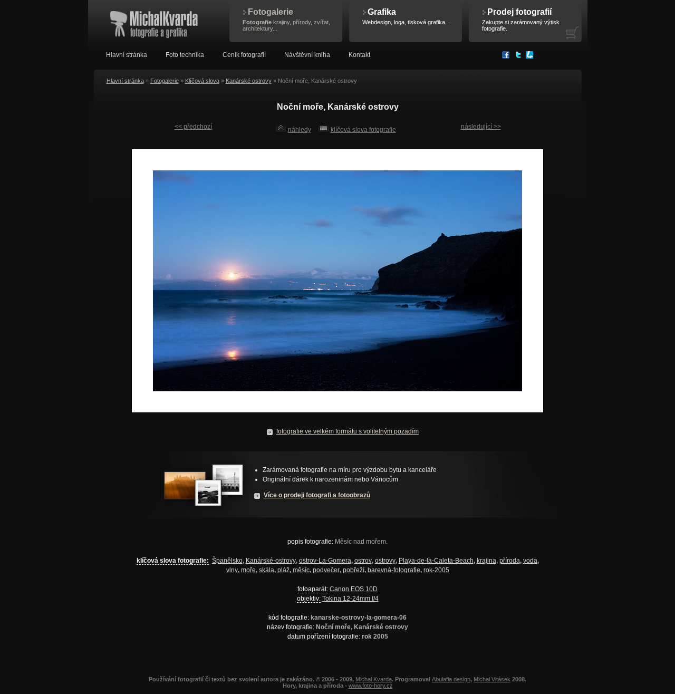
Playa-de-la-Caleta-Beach (436, 560)
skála (266, 570)
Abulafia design (451, 679)
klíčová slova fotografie (363, 129)
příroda (509, 560)
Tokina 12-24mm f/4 (350, 598)
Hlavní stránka (125, 81)
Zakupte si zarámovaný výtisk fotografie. (521, 19)
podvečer (326, 570)
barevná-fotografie (394, 570)
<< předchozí (193, 126)
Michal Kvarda (373, 679)
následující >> (481, 126)
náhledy (299, 129)
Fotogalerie (164, 81)
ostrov (363, 560)
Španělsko (227, 560)
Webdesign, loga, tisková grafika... (406, 16)
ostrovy (385, 560)
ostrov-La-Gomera (325, 560)
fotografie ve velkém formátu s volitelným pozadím (347, 431)
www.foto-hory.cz (371, 685)
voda (530, 560)
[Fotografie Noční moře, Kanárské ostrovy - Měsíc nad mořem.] (337, 418)
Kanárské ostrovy (249, 81)
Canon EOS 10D (354, 589)
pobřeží (353, 570)
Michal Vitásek (492, 679)
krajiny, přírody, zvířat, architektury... (286, 19)
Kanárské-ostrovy (271, 560)
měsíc (301, 570)
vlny (232, 570)
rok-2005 (436, 570)
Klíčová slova (202, 81)
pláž (283, 570)
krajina (486, 560)
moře (248, 570)
